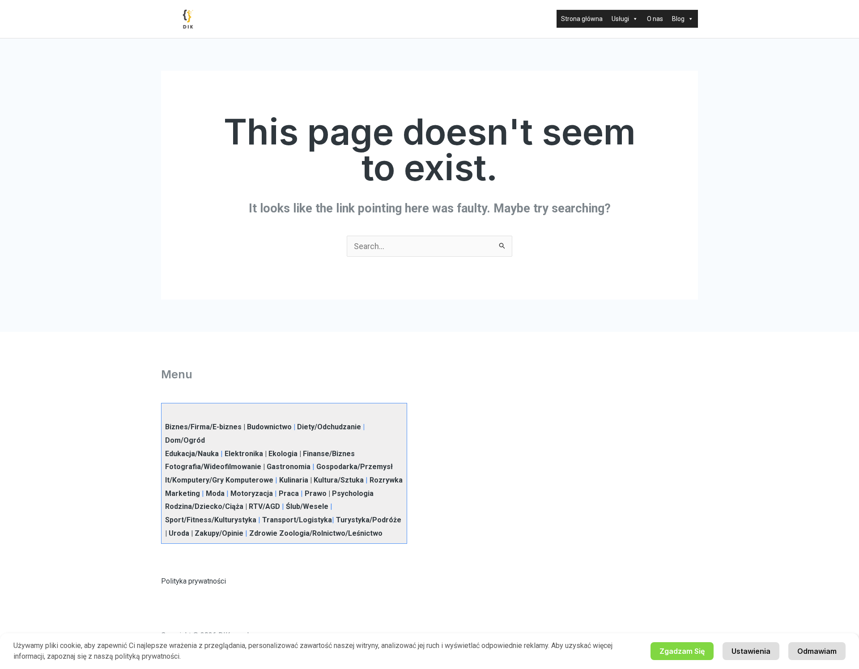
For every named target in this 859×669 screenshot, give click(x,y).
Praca (289, 493)
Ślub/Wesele (307, 506)
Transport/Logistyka (297, 520)
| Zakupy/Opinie (216, 533)
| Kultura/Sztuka (336, 480)
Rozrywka (386, 480)
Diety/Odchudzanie (329, 427)
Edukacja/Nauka (192, 453)
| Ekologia (280, 453)
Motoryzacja (251, 493)
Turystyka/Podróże (368, 520)
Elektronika (244, 453)
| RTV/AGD (261, 506)
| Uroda (177, 533)
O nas (655, 18)
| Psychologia (350, 493)
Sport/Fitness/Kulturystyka (210, 520)
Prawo (316, 493)
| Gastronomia (285, 466)
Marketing (182, 493)
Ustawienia (750, 651)
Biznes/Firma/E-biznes (203, 427)
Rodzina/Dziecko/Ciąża (204, 506)
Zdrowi (261, 533)
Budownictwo (269, 427)
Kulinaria (293, 480)
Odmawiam (817, 651)
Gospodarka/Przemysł (354, 466)
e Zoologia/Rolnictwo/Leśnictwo (328, 533)
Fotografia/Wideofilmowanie (213, 466)
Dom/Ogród (185, 440)
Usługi (620, 18)
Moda (215, 493)
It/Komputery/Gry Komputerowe (219, 480)
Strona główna (582, 18)
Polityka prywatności (193, 581)
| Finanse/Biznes (326, 453)
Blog (678, 18)
